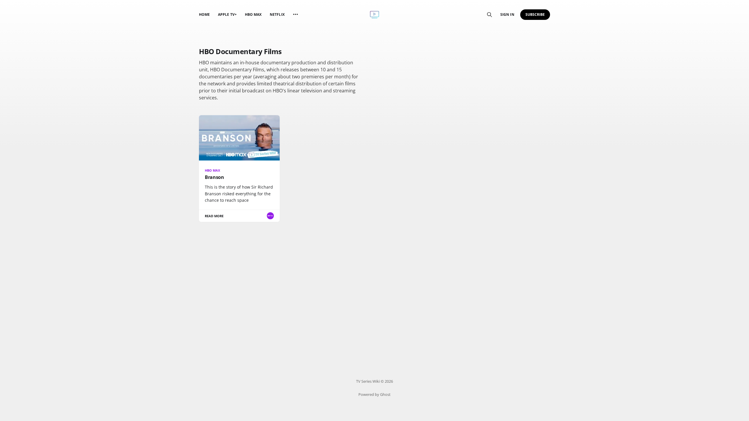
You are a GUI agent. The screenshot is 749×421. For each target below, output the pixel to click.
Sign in (507, 14)
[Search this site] (489, 14)
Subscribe (535, 14)
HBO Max (253, 14)
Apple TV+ (227, 14)
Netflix (277, 14)
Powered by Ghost (374, 394)
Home (204, 14)
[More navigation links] (295, 14)
